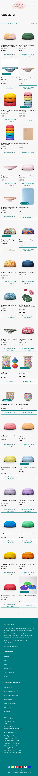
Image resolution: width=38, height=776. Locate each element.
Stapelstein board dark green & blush (10, 340)
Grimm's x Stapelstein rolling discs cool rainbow (27, 596)
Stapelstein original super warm (8, 273)
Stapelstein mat (24, 207)
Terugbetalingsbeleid (17, 772)
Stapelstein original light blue (27, 467)
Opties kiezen (28, 217)
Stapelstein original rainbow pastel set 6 (27, 111)
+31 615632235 (9, 726)
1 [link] (14, 614)
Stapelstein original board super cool (9, 78)
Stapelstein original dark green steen (26, 45)
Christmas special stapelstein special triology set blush (27, 307)
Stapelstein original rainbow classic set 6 (9, 144)
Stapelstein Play (24, 143)
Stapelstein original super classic (26, 240)
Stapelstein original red (8, 595)
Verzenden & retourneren (11, 691)
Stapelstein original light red (9, 435)
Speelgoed (7, 656)
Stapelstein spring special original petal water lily (9, 45)
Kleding (6, 660)
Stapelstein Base (24, 404)
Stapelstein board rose (8, 176)
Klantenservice (8, 687)
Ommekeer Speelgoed (18, 770)
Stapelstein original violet (26, 500)
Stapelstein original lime (26, 533)
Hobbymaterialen (9, 672)
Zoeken (6, 676)
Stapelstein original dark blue (27, 272)
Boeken (6, 664)
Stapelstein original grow (8, 240)
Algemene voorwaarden (10, 703)
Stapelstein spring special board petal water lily (9, 208)
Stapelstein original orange (27, 564)
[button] (3, 5)
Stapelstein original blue (8, 533)
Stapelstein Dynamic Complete (7, 372)
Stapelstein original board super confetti (27, 78)
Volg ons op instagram (11, 646)
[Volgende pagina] (24, 614)
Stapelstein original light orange (26, 435)
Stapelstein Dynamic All (26, 372)
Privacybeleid (27, 772)
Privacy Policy (8, 699)
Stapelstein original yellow (9, 564)
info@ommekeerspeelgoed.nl (13, 728)
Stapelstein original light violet (8, 501)
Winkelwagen (7, 711)
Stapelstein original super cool (8, 306)
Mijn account (7, 707)
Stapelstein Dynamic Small (9, 404)
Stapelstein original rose (26, 176)
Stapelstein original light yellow (8, 468)
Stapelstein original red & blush (26, 340)
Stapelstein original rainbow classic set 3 (9, 111)
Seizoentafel (7, 668)
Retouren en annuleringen (11, 695)
